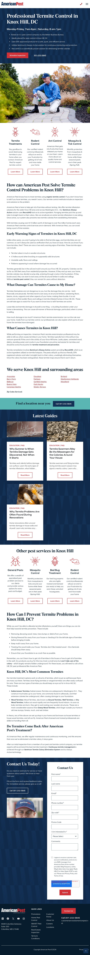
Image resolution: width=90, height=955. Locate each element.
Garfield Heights (40, 382)
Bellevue (10, 382)
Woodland (65, 382)
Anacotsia (11, 376)
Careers (49, 924)
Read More (25, 475)
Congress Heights (14, 387)
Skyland (64, 376)
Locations (50, 927)
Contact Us (68, 911)
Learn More (15, 172)
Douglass (37, 376)
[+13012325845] (81, 4)
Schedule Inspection (17, 55)
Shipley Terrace (40, 387)
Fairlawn (37, 379)
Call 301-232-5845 (63, 404)
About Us (50, 920)
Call (63, 918)
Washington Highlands (70, 379)
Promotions (35, 914)
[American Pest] (12, 4)
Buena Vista (11, 384)
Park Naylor (38, 384)
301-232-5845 (72, 918)
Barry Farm (11, 379)
